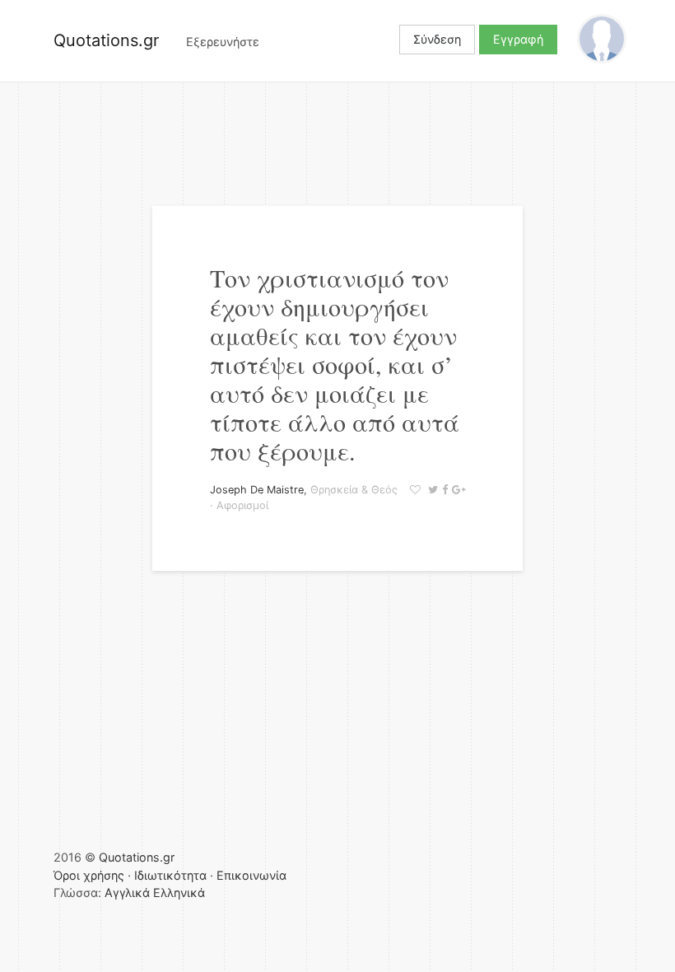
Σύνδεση (437, 39)
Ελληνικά (179, 893)
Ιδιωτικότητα (170, 875)
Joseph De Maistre (257, 490)
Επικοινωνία (251, 875)
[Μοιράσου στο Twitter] (431, 490)
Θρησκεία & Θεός (354, 490)
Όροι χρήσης (89, 875)
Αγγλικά (127, 893)
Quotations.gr (106, 40)
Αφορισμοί (242, 505)
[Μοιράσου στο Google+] (456, 490)
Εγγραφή (518, 39)
